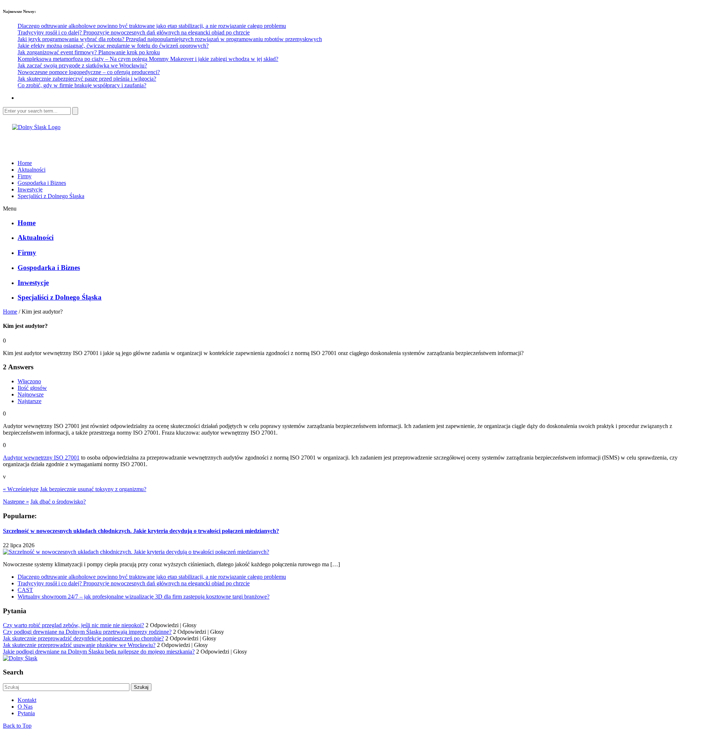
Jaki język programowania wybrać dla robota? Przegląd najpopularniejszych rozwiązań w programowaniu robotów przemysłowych (170, 39)
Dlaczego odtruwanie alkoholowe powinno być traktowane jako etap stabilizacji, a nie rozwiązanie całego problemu (152, 26)
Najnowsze (31, 394)
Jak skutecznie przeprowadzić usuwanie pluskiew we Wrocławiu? (79, 645)
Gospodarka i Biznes (42, 183)
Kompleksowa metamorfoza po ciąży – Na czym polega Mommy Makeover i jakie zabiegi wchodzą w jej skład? (148, 59)
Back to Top (17, 726)
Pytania (26, 713)
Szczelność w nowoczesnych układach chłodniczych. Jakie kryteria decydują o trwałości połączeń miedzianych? (141, 531)
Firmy (25, 176)
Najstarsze (29, 401)
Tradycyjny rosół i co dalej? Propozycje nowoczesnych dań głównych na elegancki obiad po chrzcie (134, 32)
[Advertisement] (89, 142)
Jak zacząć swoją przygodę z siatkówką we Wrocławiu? (82, 65)
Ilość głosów (32, 388)
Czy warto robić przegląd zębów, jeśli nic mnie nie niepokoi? (73, 625)
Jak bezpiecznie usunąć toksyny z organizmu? (93, 489)
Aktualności (31, 170)
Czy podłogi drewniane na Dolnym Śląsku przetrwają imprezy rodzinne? (87, 632)
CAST (25, 590)
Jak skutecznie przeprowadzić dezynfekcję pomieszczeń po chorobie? (83, 638)
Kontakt (27, 700)
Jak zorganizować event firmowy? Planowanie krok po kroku (89, 52)
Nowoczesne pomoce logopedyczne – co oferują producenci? (89, 72)
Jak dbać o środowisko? (58, 501)
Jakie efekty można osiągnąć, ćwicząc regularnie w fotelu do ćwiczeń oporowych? (113, 46)
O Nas (25, 706)
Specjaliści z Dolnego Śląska (51, 196)
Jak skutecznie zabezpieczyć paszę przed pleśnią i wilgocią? (87, 79)
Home (25, 163)
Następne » (16, 501)
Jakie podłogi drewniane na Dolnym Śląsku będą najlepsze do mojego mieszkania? (99, 651)
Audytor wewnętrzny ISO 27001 (41, 457)
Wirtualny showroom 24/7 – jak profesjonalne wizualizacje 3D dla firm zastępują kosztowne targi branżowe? (144, 596)
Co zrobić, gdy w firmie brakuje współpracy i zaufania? (82, 85)
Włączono (29, 381)
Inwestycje (30, 189)
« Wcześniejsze (20, 489)
